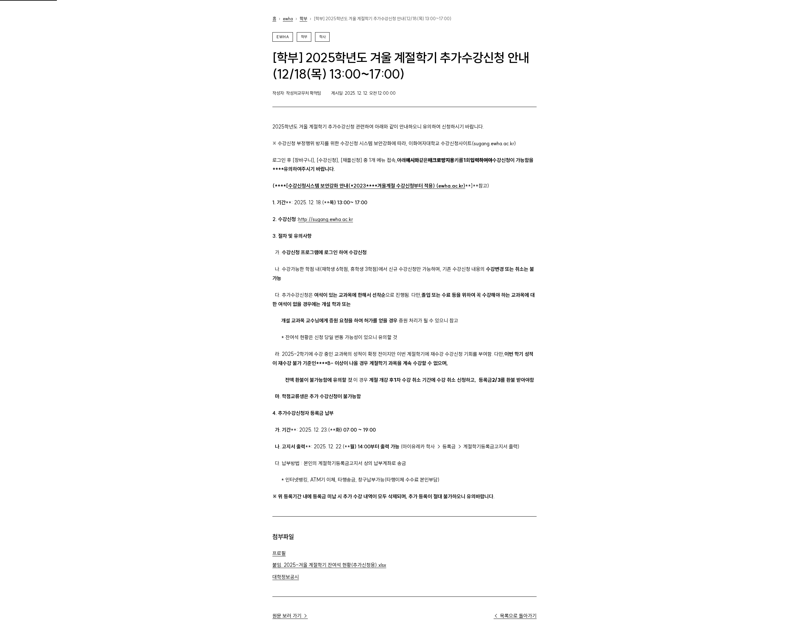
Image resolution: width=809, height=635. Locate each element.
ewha (288, 18)
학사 (322, 36)
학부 (303, 18)
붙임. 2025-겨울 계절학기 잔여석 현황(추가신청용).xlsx (329, 565)
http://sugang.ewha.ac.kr (325, 219)
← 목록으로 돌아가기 (515, 616)
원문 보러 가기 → (290, 616)
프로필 (279, 553)
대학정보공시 (285, 577)
